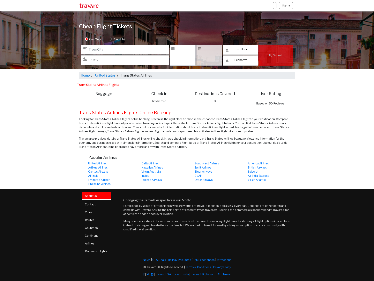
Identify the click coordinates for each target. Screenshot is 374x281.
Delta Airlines (150, 163)
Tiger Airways (203, 171)
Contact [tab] (90, 204)
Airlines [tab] (89, 243)
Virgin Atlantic (257, 179)
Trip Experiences (204, 259)
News (146, 259)
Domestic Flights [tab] (96, 251)
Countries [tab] (91, 227)
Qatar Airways (204, 179)
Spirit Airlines (203, 167)
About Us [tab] (91, 195)
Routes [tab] (89, 220)
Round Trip (119, 39)
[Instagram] (152, 274)
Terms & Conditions (198, 267)
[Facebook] (144, 274)
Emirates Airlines (99, 179)
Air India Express (258, 175)
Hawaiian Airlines (152, 167)
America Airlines (258, 163)
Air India (93, 175)
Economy (240, 60)
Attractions (224, 259)
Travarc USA (163, 274)
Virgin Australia (151, 171)
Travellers (240, 49)
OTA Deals (159, 259)
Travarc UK (197, 274)
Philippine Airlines (99, 184)
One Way (95, 39)
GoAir (198, 175)
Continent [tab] (91, 235)
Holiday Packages (179, 259)
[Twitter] (147, 274)
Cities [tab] (89, 212)
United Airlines (97, 163)
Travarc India (180, 274)
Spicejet (253, 171)
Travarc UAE (213, 274)
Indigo (145, 175)
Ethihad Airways (151, 179)
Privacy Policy (222, 267)
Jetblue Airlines (98, 167)
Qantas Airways (98, 171)
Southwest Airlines (207, 163)
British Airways (257, 167)
